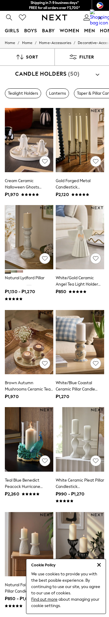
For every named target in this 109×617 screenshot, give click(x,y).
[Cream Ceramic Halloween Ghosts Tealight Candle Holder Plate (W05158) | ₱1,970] (29, 140)
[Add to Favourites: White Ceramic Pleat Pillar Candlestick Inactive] (96, 461)
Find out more (44, 599)
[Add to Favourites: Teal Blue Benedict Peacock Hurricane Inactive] (45, 461)
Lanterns (57, 93)
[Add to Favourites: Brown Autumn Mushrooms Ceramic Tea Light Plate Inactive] (45, 363)
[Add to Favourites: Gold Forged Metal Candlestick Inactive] (96, 161)
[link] (9, 17)
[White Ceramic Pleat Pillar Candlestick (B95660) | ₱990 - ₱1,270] (80, 439)
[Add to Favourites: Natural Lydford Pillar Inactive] (45, 258)
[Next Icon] (54, 17)
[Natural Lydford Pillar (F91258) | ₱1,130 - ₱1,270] (29, 237)
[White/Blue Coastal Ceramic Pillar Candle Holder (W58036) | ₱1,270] (80, 342)
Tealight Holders (23, 93)
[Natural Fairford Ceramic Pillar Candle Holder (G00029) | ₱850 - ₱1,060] (29, 544)
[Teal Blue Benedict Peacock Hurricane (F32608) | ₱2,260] (29, 439)
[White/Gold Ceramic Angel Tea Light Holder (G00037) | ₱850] (80, 237)
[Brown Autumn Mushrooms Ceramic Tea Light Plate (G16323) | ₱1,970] (29, 342)
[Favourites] (22, 17)
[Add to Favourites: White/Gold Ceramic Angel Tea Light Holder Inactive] (96, 258)
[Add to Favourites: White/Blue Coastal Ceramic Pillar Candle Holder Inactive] (96, 363)
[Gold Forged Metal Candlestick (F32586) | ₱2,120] (80, 140)
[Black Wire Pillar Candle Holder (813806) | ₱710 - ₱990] (80, 544)
